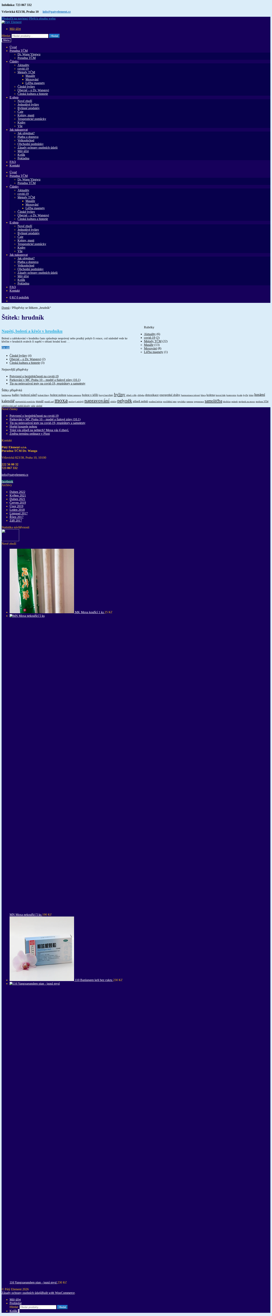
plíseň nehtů (140, 401)
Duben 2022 (17, 492)
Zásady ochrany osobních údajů (38, 147)
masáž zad (49, 401)
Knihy (21, 122)
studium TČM (262, 401)
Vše (20, 126)
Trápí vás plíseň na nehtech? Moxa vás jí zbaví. (39, 430)
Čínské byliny (26, 86)
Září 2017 (16, 520)
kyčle (245, 395)
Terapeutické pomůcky (32, 119)
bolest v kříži (90, 394)
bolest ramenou (74, 395)
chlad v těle (131, 395)
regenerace (199, 401)
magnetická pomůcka (25, 401)
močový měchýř (76, 401)
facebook (7, 481)
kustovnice (231, 395)
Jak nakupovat (19, 129)
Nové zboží (25, 101)
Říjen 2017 (16, 517)
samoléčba (213, 400)
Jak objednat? (26, 133)
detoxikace (152, 394)
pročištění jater (170, 401)
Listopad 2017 (19, 513)
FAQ (13, 162)
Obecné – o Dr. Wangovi (33, 90)
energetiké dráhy (169, 394)
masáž (40, 401)
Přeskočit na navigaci (15, 18)
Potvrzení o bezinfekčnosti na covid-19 (34, 376)
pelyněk (124, 400)
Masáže (30, 76)
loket (251, 395)
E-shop (14, 97)
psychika (181, 401)
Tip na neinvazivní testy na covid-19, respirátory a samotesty (47, 383)
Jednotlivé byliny (28, 104)
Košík (21, 154)
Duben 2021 (17, 499)
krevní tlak (221, 395)
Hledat (54, 35)
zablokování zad (9, 406)
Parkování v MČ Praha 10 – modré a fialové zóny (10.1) (45, 380)
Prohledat (16, 1303)
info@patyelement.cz (57, 11)
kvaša (239, 395)
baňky (16, 394)
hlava (203, 395)
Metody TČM (26, 72)
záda (33, 406)
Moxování (31, 79)
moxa (61, 400)
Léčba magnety (35, 83)
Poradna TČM (19, 50)
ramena (189, 401)
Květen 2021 (18, 495)
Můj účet (15, 28)
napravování (97, 400)
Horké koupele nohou (23, 426)
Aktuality (23, 65)
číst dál (6, 347)
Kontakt (15, 165)
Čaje (20, 111)
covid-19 (23, 68)
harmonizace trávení (190, 395)
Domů (6, 307)
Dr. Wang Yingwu (29, 54)
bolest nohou (58, 394)
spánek (234, 401)
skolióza (227, 401)
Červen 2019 (18, 502)
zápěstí (39, 406)
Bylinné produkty (29, 108)
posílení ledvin (155, 401)
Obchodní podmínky (31, 144)
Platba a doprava (28, 136)
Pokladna (23, 158)
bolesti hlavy (43, 395)
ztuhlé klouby (24, 406)
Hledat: (6, 35)
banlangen (6, 395)
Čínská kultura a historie (33, 93)
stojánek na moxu (247, 401)
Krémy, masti (26, 115)
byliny (119, 394)
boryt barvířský (106, 395)
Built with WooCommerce (58, 1292)
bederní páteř (29, 394)
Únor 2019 (16, 506)
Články (14, 61)
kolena (210, 394)
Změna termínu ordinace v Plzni (30, 433)
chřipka (140, 395)
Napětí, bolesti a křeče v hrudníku (32, 331)
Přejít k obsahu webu (42, 18)
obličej (113, 401)
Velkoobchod (26, 140)
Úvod (13, 47)
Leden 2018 (17, 509)
